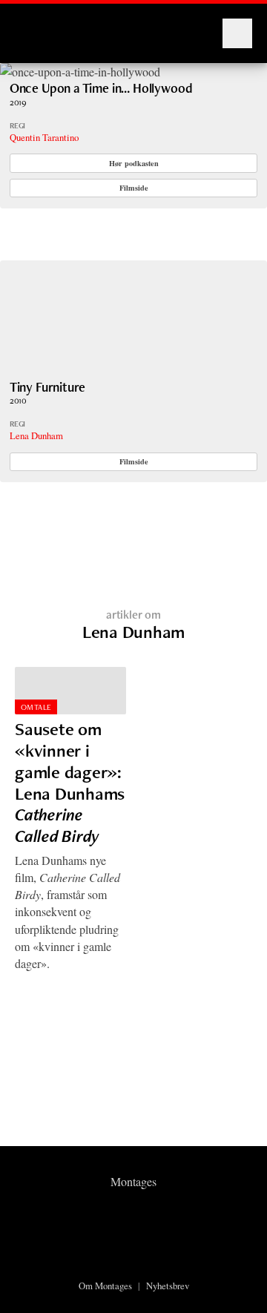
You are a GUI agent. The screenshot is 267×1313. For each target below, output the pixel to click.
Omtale (36, 707)
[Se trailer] (80, 71)
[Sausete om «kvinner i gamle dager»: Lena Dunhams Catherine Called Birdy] (70, 691)
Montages (39, 26)
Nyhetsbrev (167, 1285)
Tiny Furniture (48, 386)
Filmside (133, 187)
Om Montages (105, 1285)
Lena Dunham (36, 435)
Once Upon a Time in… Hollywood (101, 87)
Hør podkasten (134, 163)
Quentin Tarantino (44, 137)
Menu (237, 33)
